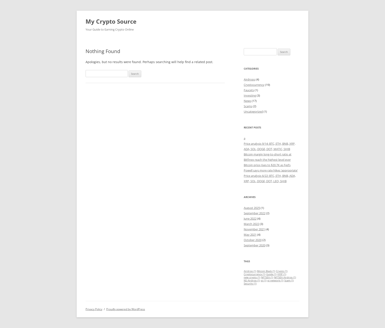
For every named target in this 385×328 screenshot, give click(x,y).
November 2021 (254, 229)
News (247, 101)
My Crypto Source (111, 21)
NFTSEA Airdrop (285, 277)
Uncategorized (253, 111)
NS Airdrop (252, 280)
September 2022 (254, 213)
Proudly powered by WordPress (125, 309)
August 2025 (252, 208)
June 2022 (250, 219)
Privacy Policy (94, 309)
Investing (250, 95)
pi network (275, 280)
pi (263, 280)
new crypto (252, 277)
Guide (271, 274)
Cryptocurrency (254, 85)
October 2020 (253, 240)
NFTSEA (267, 277)
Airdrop (250, 271)
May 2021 (250, 235)
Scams (248, 106)
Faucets (249, 90)
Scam (289, 280)
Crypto (281, 271)
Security (250, 283)
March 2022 (251, 224)
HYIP (281, 274)
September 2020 (254, 245)
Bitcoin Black (266, 271)
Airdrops (249, 79)
